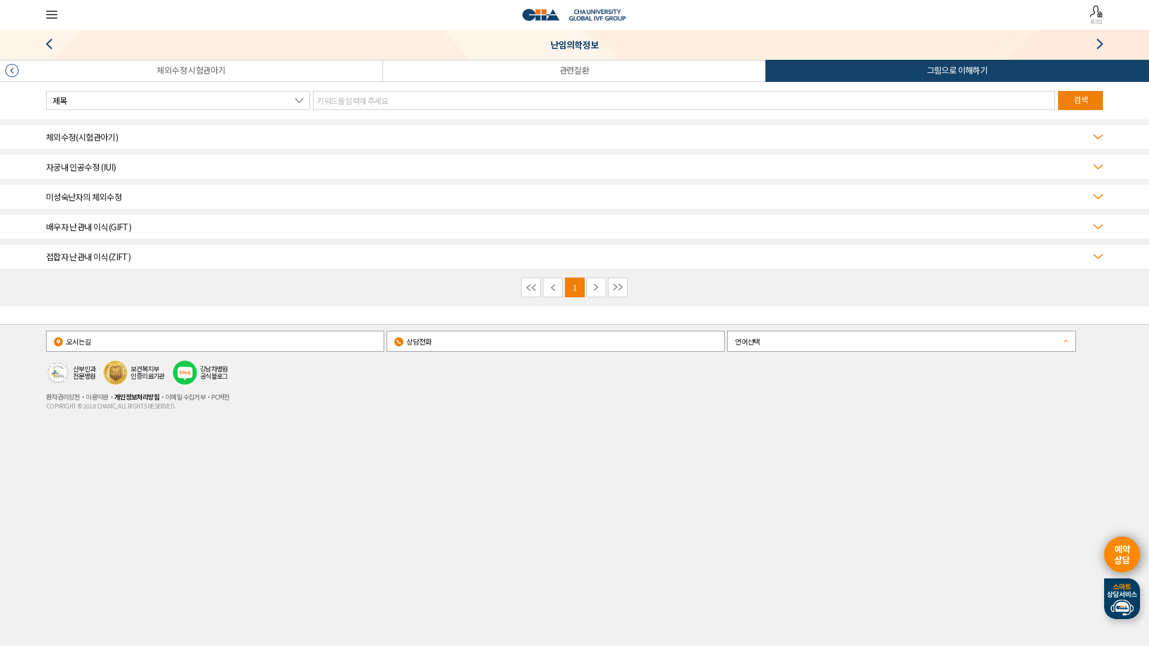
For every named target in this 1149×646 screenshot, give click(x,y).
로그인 (1096, 21)
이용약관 (97, 396)
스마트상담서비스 (1122, 598)
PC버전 (220, 396)
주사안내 (1095, 46)
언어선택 (747, 341)
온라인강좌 (53, 46)
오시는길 (78, 341)
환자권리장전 (63, 396)
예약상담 (1122, 554)
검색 (1080, 99)
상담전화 (418, 341)
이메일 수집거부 (185, 396)
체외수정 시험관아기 (191, 70)
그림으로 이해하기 (957, 70)
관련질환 (574, 70)
